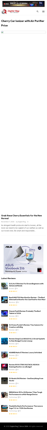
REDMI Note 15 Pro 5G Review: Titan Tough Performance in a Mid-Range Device (25, 393)
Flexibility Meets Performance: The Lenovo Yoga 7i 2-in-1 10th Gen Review (26, 407)
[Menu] (43, 11)
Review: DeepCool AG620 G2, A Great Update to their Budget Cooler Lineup (27, 340)
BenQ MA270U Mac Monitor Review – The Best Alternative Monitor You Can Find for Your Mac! (27, 298)
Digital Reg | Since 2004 (19, 426)
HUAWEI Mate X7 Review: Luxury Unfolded (25, 352)
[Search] (37, 11)
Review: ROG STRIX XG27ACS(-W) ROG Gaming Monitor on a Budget (24, 366)
